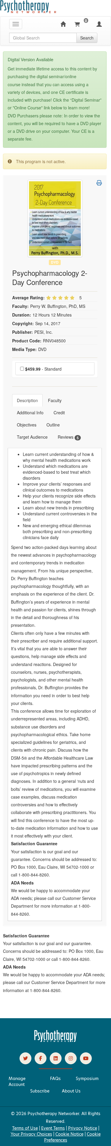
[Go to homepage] (55, 1040)
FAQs (55, 1079)
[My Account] (99, 24)
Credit (59, 412)
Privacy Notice (82, 1128)
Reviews (68, 437)
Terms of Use (25, 1128)
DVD (55, 262)
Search (87, 38)
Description (27, 400)
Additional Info (30, 412)
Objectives (26, 425)
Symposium (87, 1079)
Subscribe (39, 1091)
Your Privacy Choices (31, 1134)
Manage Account (17, 1081)
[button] (99, 183)
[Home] (63, 24)
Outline (53, 425)
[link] (25, 1058)
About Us (71, 1091)
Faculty (55, 400)
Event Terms (53, 1128)
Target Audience (32, 437)
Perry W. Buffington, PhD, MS (57, 306)
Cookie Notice (69, 1134)
